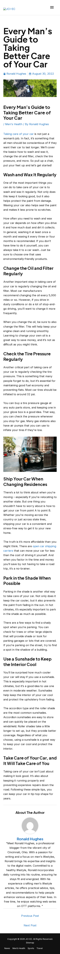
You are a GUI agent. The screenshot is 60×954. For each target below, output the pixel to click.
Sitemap (30, 943)
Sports (31, 948)
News (7, 948)
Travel (39, 948)
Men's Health (13, 124)
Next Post (30, 925)
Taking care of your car (18, 134)
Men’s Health (18, 948)
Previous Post (30, 915)
